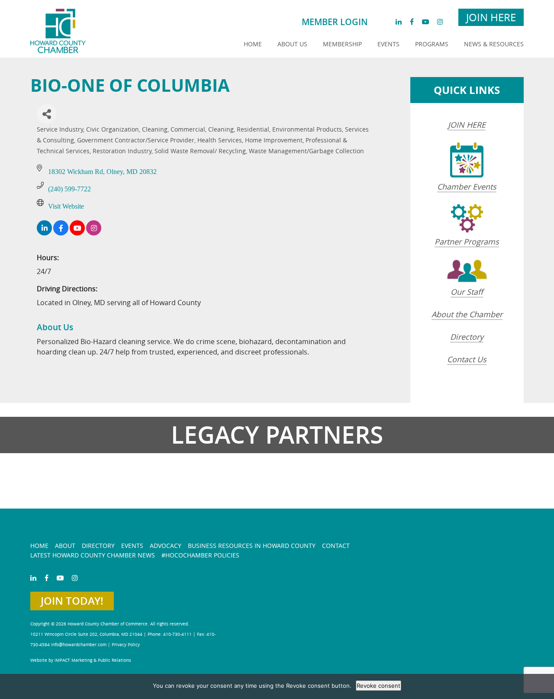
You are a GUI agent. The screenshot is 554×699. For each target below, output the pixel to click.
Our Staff (467, 292)
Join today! (72, 601)
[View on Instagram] (93, 233)
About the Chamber (467, 314)
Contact (336, 545)
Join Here (491, 17)
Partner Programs (467, 241)
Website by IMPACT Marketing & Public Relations (80, 660)
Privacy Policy (126, 644)
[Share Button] (46, 114)
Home (253, 44)
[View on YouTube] (77, 233)
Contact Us (466, 359)
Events (388, 44)
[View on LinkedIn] (44, 233)
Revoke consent (378, 685)
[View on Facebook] (60, 233)
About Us (292, 44)
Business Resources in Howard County (252, 545)
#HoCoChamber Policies (200, 555)
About (65, 545)
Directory (466, 337)
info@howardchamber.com (78, 644)
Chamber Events (466, 186)
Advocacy (165, 545)
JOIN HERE (467, 124)
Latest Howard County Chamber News (92, 555)
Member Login (335, 22)
